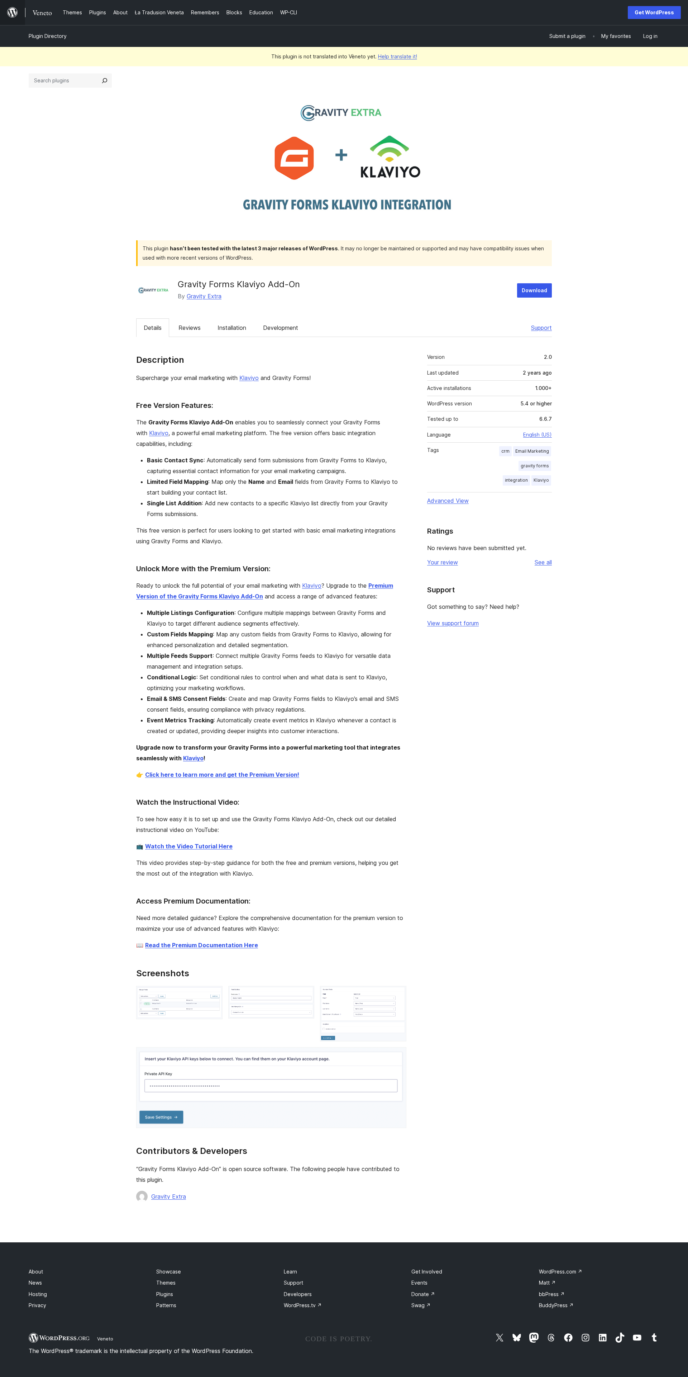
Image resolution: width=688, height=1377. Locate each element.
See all (543, 562)
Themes (166, 1283)
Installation (232, 327)
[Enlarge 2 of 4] (304, 995)
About (36, 1271)
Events (419, 1283)
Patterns (166, 1305)
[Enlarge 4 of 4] (396, 1056)
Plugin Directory (48, 36)
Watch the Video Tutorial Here (189, 846)
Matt (547, 1283)
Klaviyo (249, 377)
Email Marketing (532, 451)
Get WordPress (654, 12)
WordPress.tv (303, 1305)
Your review (442, 562)
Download (534, 290)
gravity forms (535, 465)
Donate (423, 1294)
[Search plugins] (104, 80)
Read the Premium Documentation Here (201, 945)
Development (280, 327)
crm (505, 451)
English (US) (537, 435)
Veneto (105, 1339)
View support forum (453, 623)
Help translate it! (397, 56)
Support (541, 327)
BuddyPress (556, 1305)
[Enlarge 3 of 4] (396, 995)
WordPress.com (560, 1271)
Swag (421, 1305)
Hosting (38, 1294)
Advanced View (448, 500)
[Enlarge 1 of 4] (212, 995)
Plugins (164, 1294)
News (35, 1283)
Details (153, 327)
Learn (290, 1271)
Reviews (189, 327)
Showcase (168, 1271)
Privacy (37, 1305)
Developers (298, 1294)
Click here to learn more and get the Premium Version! (222, 774)
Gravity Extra (204, 296)
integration (516, 480)
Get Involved (426, 1271)
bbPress (552, 1294)
